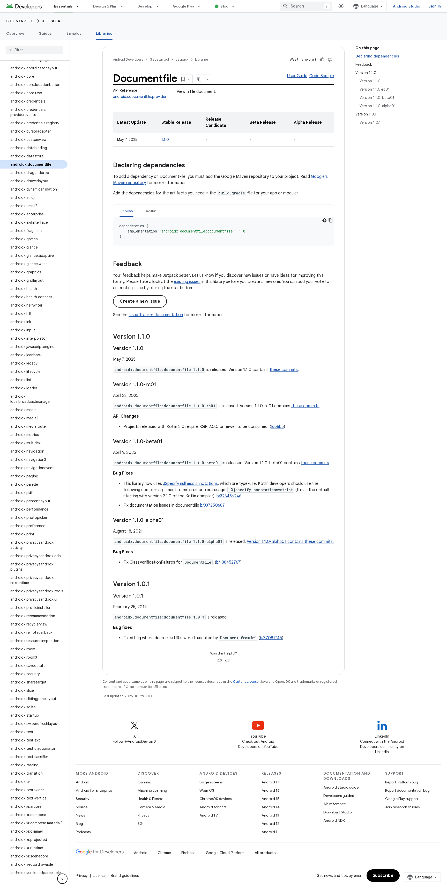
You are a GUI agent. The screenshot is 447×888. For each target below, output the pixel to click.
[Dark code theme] (324, 220)
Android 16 (271, 790)
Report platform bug (401, 782)
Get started (20, 21)
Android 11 (270, 831)
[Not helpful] (330, 59)
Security (82, 798)
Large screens (210, 782)
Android (82, 782)
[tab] (126, 211)
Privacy (143, 815)
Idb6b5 (277, 426)
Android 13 (270, 815)
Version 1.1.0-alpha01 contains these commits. (290, 541)
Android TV (208, 815)
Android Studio (406, 6)
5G (140, 823)
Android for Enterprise (94, 790)
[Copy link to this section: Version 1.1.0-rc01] (161, 385)
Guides (45, 33)
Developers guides (338, 795)
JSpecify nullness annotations (190, 483)
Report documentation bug (407, 790)
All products (265, 852)
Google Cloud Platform (225, 852)
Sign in (434, 6)
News (80, 815)
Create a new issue (140, 301)
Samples (74, 33)
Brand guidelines (125, 876)
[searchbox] (34, 50)
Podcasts (83, 831)
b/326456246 (229, 496)
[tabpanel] (223, 231)
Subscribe (383, 875)
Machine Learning (152, 790)
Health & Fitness (150, 798)
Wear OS (206, 790)
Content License (246, 681)
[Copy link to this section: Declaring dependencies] (190, 166)
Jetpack (51, 21)
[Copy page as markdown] (199, 79)
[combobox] (306, 6)
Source (81, 807)
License (99, 876)
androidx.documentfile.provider (139, 96)
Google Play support (401, 798)
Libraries (104, 33)
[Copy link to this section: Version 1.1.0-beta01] (167, 442)
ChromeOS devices (215, 798)
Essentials (63, 6)
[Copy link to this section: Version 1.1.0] (155, 337)
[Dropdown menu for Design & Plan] (124, 6)
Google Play (184, 6)
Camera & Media (151, 807)
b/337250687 (212, 505)
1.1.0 (165, 139)
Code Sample (321, 75)
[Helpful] (322, 59)
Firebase (188, 852)
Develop (145, 6)
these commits (284, 369)
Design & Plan (105, 6)
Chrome (164, 852)
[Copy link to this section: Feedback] (147, 264)
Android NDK (334, 820)
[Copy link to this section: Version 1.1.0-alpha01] (169, 521)
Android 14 (271, 807)
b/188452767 (228, 562)
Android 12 (270, 823)
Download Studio (337, 812)
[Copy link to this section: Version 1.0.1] (155, 584)
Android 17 (270, 782)
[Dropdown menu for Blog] (235, 6)
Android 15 (270, 798)
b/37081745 (271, 637)
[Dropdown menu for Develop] (160, 6)
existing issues (187, 281)
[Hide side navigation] (62, 879)
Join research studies (402, 807)
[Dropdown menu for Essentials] (80, 6)
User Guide (297, 75)
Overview (15, 33)
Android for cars (212, 807)
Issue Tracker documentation (156, 314)
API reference (334, 804)
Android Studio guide (341, 787)
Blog (224, 6)
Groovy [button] (126, 211)
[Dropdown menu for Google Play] (201, 6)
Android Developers (128, 59)
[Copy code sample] (330, 220)
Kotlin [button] (151, 211)
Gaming (144, 782)
